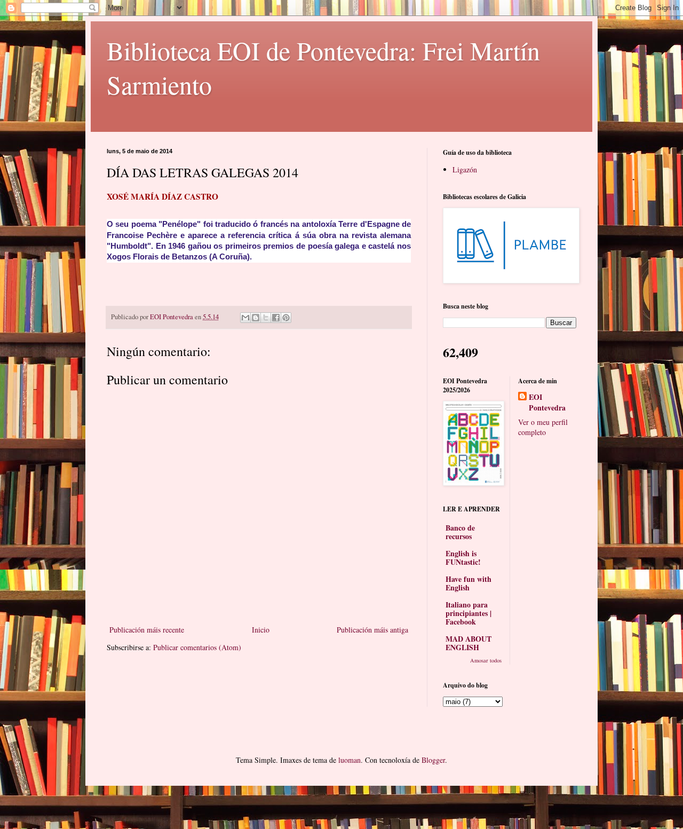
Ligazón (464, 169)
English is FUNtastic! (463, 557)
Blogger (433, 760)
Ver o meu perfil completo (543, 427)
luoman (349, 760)
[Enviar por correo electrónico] (245, 317)
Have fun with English (468, 583)
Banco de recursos (460, 532)
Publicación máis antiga (372, 630)
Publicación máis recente (146, 630)
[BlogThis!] (255, 317)
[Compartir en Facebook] (276, 317)
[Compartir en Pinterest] (286, 317)
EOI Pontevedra (547, 402)
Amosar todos (486, 660)
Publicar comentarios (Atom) (197, 647)
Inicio (260, 630)
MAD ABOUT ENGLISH (468, 643)
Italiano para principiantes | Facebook (468, 613)
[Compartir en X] (265, 317)
